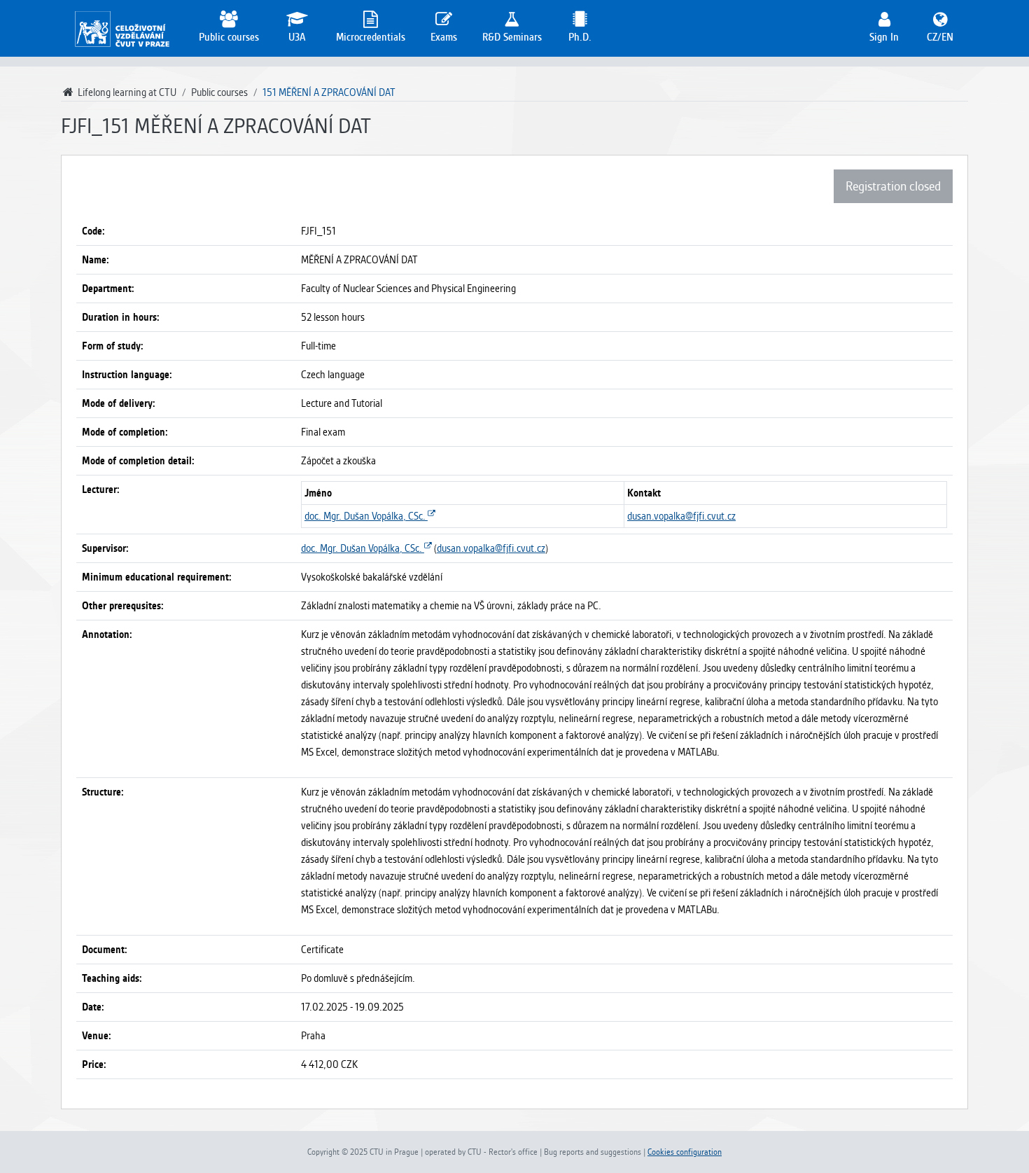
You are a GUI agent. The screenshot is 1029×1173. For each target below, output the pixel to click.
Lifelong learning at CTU (126, 92)
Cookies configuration (685, 1152)
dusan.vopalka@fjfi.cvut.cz (681, 516)
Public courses (219, 92)
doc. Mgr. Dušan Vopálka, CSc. (366, 516)
